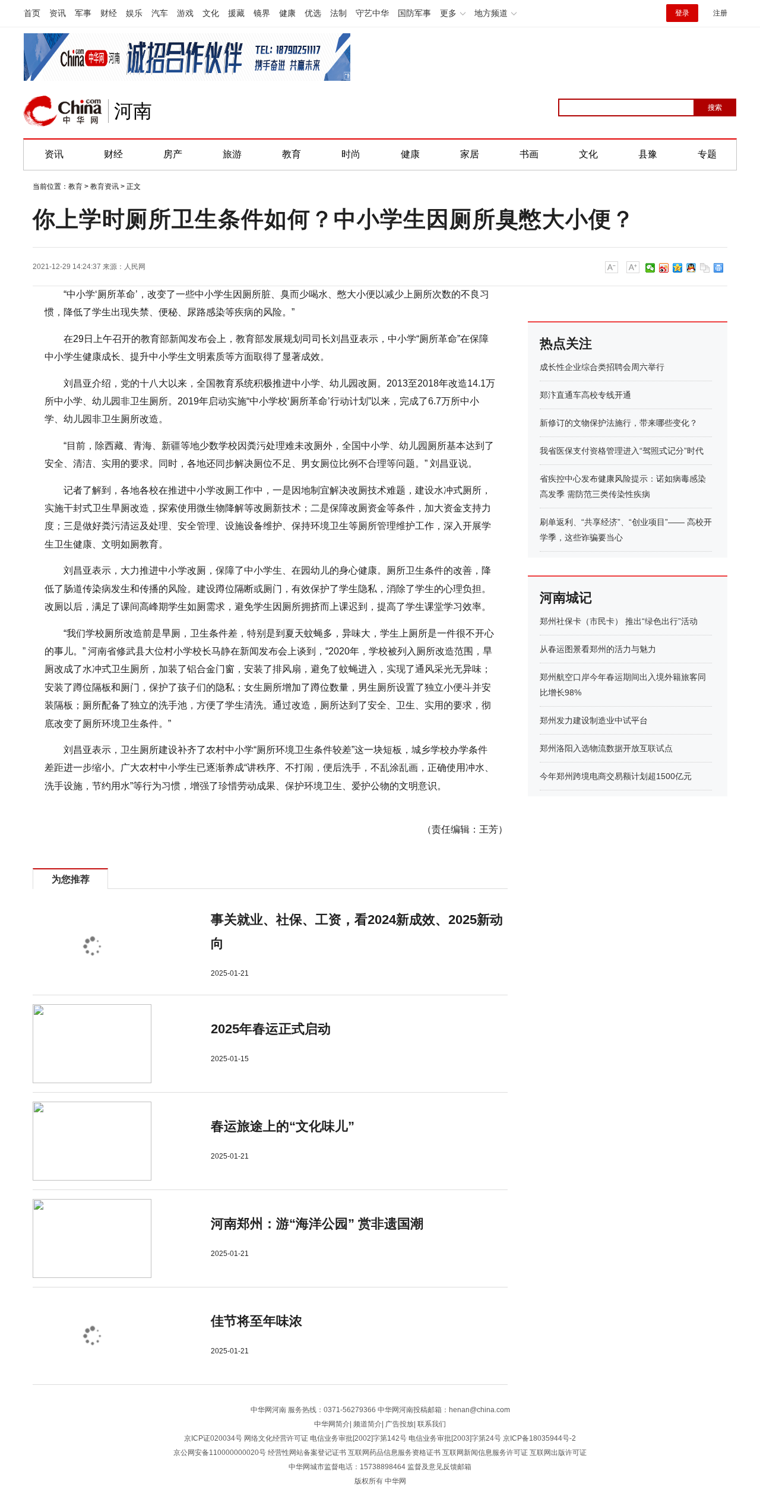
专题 (707, 154)
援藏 (236, 13)
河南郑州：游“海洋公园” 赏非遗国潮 (317, 1223)
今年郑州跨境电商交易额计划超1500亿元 (616, 776)
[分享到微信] (650, 268)
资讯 (57, 13)
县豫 (647, 154)
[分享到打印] (719, 268)
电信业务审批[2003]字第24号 (454, 1438)
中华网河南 (268, 1410)
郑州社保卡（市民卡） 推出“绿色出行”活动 (619, 621)
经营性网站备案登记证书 (307, 1452)
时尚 (350, 154)
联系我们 (431, 1424)
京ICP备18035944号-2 (539, 1438)
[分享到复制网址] (705, 268)
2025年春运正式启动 (271, 1028)
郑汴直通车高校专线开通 (585, 395)
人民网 (134, 266)
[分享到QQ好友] (691, 268)
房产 (172, 154)
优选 (313, 13)
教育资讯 (104, 186)
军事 (83, 13)
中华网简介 (332, 1424)
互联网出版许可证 (558, 1452)
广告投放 (399, 1424)
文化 (210, 13)
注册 (720, 13)
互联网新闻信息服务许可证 (485, 1452)
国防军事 (414, 13)
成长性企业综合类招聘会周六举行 (602, 367)
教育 (291, 154)
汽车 (159, 13)
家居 (469, 154)
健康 (287, 13)
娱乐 (134, 13)
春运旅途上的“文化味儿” (282, 1126)
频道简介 (367, 1424)
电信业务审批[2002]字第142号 (358, 1438)
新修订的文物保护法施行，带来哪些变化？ (619, 423)
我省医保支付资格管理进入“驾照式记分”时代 (622, 450)
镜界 (262, 13)
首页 (32, 13)
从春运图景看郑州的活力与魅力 (598, 649)
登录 (682, 13)
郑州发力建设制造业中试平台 (594, 720)
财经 (108, 13)
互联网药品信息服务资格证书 (394, 1452)
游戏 (185, 13)
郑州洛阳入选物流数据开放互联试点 (606, 748)
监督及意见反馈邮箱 (439, 1467)
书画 (529, 154)
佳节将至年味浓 (256, 1321)
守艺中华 (372, 13)
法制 (338, 13)
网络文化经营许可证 (276, 1438)
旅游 (232, 154)
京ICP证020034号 (213, 1438)
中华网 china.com (63, 111)
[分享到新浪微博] (664, 268)
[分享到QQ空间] (678, 268)
